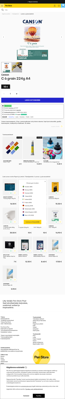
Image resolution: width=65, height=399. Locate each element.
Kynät (34, 322)
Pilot (34, 335)
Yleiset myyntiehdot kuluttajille (10, 335)
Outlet (35, 327)
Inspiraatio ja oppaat (7, 328)
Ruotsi (2, 356)
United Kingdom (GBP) (31, 212)
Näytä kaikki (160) (38, 344)
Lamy (34, 337)
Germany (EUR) (29, 205)
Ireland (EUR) (28, 199)
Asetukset (26, 396)
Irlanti (2, 363)
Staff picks (36, 330)
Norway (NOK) (28, 190)
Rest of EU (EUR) (29, 215)
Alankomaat (4, 361)
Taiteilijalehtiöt (15, 14)
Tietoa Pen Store (6, 322)
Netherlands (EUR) (30, 209)
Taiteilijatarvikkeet (38, 319)
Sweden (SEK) (28, 186)
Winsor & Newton (38, 342)
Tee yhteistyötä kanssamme (9, 330)
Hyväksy (38, 396)
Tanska (3, 360)
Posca (34, 340)
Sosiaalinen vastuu (6, 332)
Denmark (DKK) (29, 193)
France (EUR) (28, 202)
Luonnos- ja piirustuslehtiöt (27, 14)
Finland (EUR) (28, 196)
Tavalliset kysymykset (7, 320)
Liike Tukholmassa (6, 323)
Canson (5, 74)
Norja (2, 358)
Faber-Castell (37, 339)
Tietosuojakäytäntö (6, 337)
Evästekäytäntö (5, 338)
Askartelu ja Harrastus (39, 320)
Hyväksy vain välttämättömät (34, 389)
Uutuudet (35, 329)
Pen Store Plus (5, 327)
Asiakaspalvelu (5, 319)
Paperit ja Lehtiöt (6, 14)
